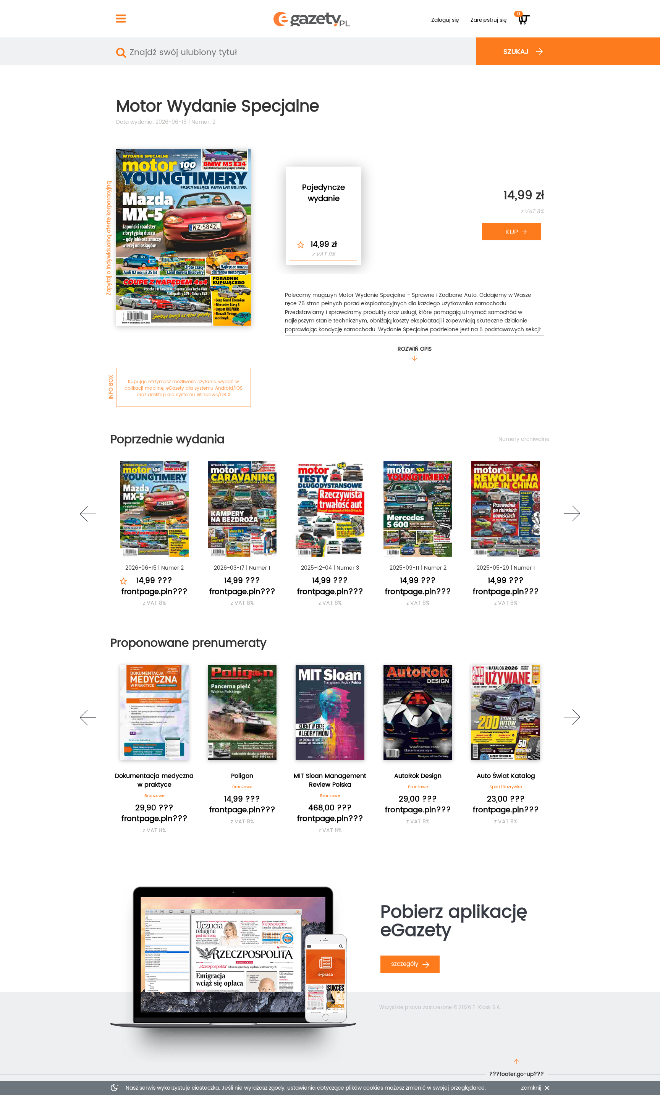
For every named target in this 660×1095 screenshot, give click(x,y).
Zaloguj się (445, 20)
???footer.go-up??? (516, 1074)
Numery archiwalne (524, 439)
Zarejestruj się (489, 20)
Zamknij (531, 1088)
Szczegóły (405, 964)
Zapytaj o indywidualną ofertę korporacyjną (108, 238)
